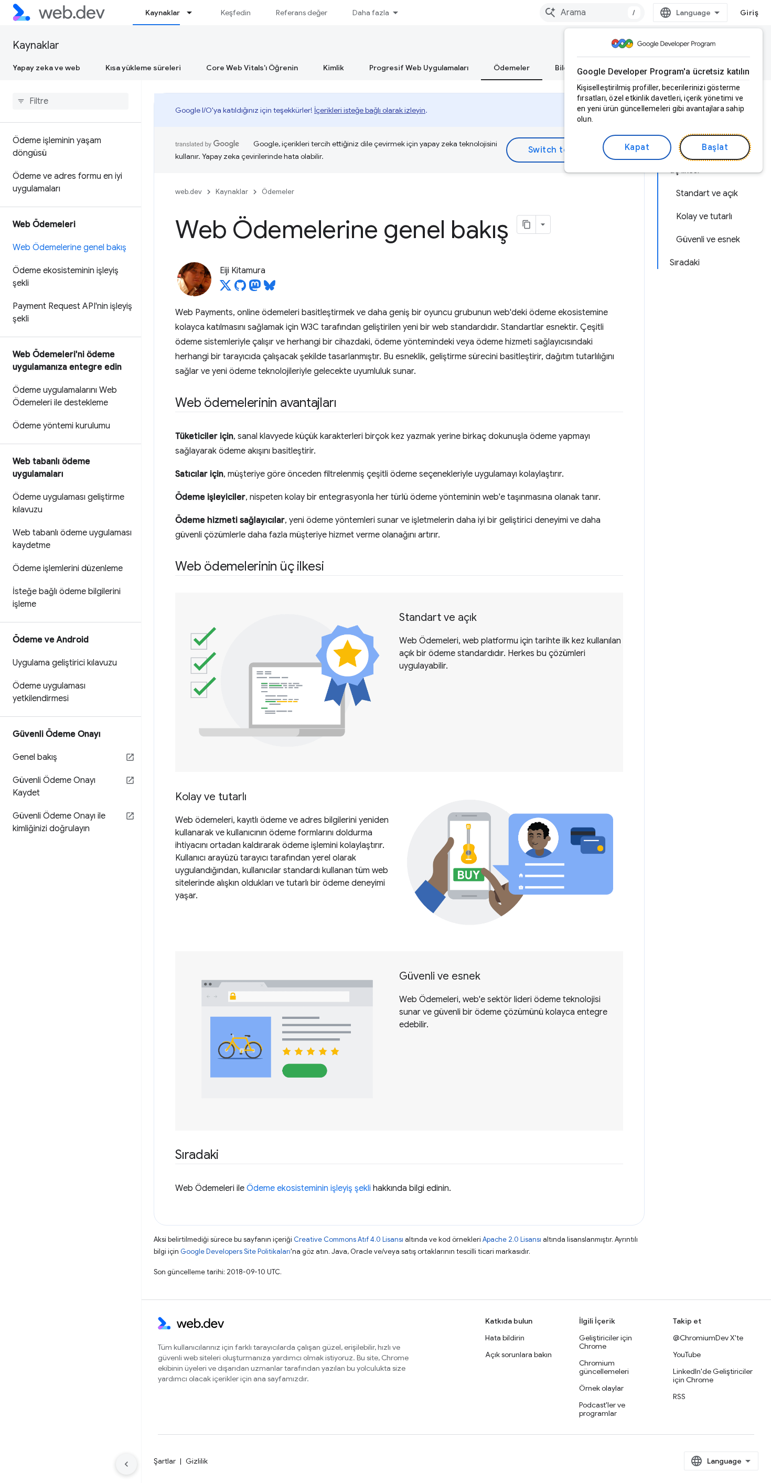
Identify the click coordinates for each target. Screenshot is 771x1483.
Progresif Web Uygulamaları (418, 67)
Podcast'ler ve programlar (602, 1409)
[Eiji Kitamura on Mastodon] (255, 288)
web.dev (188, 191)
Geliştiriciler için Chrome (605, 1342)
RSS (679, 1396)
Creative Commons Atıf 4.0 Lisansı (348, 1239)
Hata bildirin (504, 1337)
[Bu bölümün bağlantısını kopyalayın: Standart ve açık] (486, 618)
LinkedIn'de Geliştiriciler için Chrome (713, 1375)
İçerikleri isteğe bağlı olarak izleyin (369, 110)
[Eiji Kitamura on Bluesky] (269, 288)
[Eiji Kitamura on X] (225, 288)
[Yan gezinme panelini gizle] (126, 1464)
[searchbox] (70, 101)
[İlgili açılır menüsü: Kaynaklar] (194, 12)
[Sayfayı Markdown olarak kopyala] (526, 224)
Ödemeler (512, 67)
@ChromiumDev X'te (708, 1337)
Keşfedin (236, 12)
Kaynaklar (162, 12)
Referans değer (301, 12)
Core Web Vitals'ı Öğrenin (252, 67)
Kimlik (333, 67)
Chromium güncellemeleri (604, 1367)
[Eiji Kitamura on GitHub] (240, 288)
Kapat (637, 147)
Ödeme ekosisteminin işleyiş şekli (309, 1188)
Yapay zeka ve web (46, 67)
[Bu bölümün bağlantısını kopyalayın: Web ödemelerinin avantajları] (345, 403)
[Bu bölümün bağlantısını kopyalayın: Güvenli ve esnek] (489, 977)
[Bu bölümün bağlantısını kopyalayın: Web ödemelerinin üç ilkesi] (333, 567)
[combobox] (592, 12)
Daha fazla (370, 12)
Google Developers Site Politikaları (235, 1251)
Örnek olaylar (601, 1388)
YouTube (687, 1354)
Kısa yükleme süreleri (143, 67)
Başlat (715, 147)
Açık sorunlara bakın (518, 1354)
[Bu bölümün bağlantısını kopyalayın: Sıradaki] (228, 1155)
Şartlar (165, 1461)
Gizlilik (197, 1461)
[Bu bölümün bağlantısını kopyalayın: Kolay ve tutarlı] (256, 797)
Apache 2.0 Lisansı (512, 1239)
